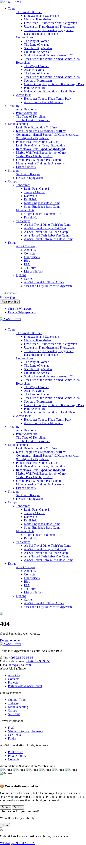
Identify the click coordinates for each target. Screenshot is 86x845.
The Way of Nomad (36, 41)
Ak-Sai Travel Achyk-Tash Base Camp (48, 239)
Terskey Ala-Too (34, 192)
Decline (18, 807)
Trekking (13, 105)
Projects (13, 682)
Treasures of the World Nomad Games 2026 (52, 59)
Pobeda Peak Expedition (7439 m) (37, 141)
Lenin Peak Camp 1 (36, 188)
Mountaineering (18, 123)
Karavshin (30, 195)
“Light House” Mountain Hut (42, 214)
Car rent (29, 278)
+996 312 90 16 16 (21, 657)
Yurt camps (23, 221)
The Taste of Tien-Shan (31, 116)
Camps (12, 181)
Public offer (15, 752)
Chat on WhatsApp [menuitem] (20, 308)
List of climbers (26, 167)
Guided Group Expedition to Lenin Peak (49, 91)
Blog (27, 260)
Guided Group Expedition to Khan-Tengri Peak (54, 84)
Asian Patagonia (34, 69)
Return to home (10, 640)
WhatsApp (7, 843)
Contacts (29, 253)
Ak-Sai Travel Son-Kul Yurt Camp (46, 232)
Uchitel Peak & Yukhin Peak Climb (38, 159)
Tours (11, 8)
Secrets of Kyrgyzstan (38, 48)
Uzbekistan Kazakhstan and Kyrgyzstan (49, 26)
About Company (26, 246)
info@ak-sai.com (20, 665)
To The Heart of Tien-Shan (33, 120)
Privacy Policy (17, 755)
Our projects (32, 257)
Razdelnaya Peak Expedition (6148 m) (40, 149)
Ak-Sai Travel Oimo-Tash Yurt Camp (47, 224)
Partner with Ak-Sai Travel (25, 686)
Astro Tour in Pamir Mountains (43, 102)
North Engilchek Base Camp (42, 203)
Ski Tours (14, 714)
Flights (12, 738)
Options (21, 275)
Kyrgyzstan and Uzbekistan (41, 15)
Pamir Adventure (34, 87)
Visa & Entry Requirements (25, 731)
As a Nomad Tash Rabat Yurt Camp (46, 235)
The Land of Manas (36, 44)
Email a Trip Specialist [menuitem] (22, 312)
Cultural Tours (17, 699)
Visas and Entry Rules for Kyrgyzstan (48, 286)
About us (30, 250)
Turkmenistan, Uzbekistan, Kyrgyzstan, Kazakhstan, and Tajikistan (49, 31)
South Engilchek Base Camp (42, 206)
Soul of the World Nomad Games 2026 (48, 55)
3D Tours (30, 268)
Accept (6, 807)
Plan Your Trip (10, 301)
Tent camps (23, 185)
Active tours (23, 95)
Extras (12, 242)
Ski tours (13, 170)
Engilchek (30, 199)
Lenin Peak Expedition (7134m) (36, 127)
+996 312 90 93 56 (38, 661)
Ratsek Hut (31, 217)
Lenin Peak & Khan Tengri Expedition (40, 145)
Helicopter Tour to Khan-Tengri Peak (47, 98)
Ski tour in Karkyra (28, 174)
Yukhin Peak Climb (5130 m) (34, 156)
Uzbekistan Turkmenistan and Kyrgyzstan (50, 23)
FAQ (27, 264)
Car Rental (15, 735)
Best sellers (23, 62)
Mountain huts (25, 210)
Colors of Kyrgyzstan (37, 51)
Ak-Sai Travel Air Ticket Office (44, 282)
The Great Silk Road (29, 12)
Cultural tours (24, 37)
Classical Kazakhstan (37, 19)
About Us (14, 675)
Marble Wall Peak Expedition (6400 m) (41, 152)
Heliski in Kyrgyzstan (30, 177)
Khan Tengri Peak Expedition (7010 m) (41, 131)
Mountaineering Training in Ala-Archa (40, 163)
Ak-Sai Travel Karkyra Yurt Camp (45, 228)
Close (5, 825)
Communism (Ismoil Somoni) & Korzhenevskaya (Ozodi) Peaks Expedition (47, 136)
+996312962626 (24, 843)
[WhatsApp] (4, 782)
